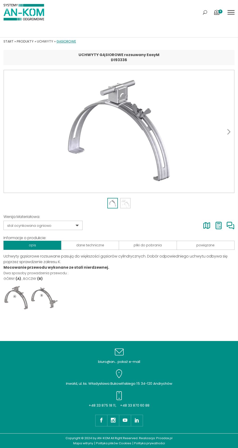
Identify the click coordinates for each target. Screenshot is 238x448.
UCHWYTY (45, 41)
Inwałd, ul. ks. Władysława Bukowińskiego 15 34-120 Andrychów (119, 383)
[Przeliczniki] (219, 225)
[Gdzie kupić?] (207, 225)
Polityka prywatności (149, 443)
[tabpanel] (119, 131)
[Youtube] (125, 420)
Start (8, 41)
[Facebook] (101, 420)
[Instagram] (113, 420)
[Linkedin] (137, 420)
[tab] (112, 203)
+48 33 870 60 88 (134, 405)
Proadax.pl (164, 438)
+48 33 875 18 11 (102, 405)
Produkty (25, 41)
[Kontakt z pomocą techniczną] (230, 225)
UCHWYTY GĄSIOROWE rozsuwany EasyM (119, 54)
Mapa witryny (83, 443)
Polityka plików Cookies (113, 443)
